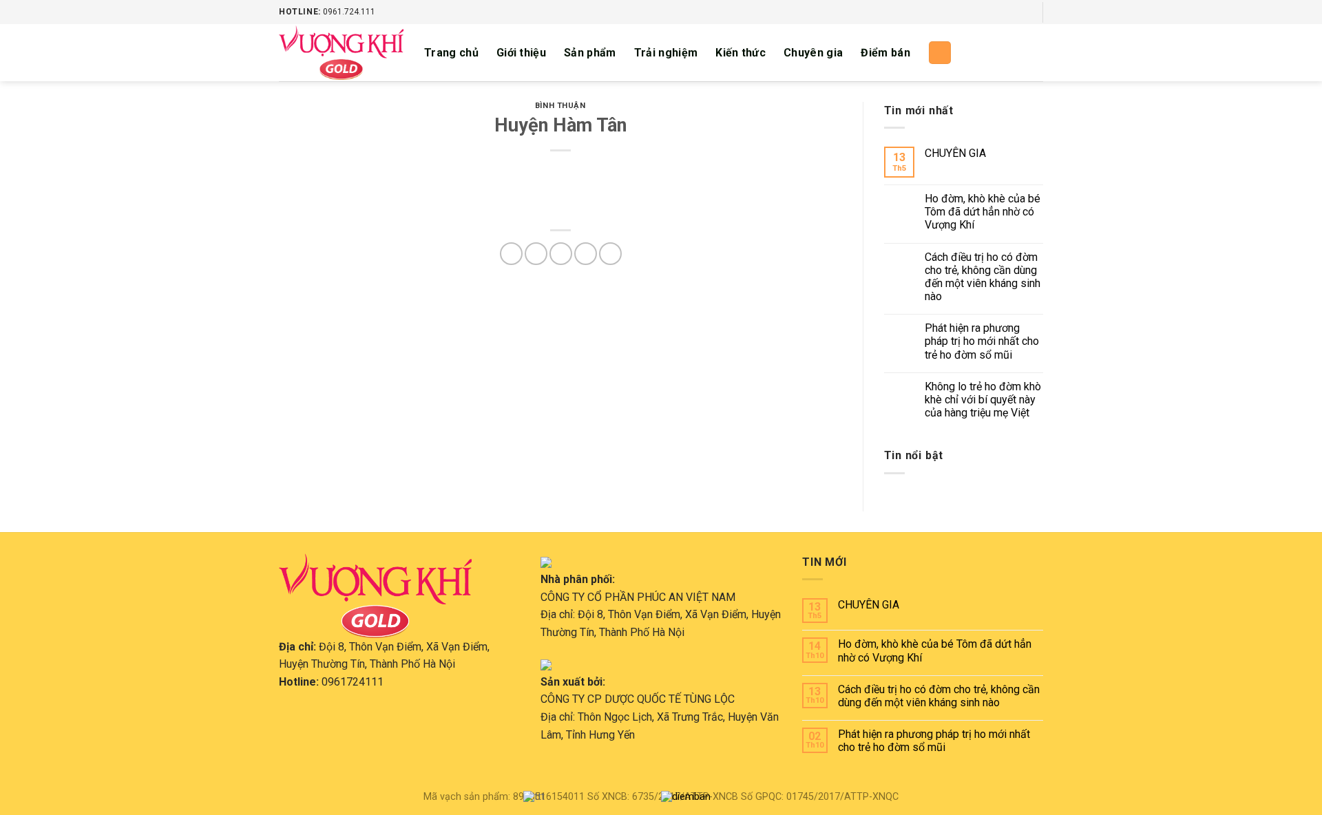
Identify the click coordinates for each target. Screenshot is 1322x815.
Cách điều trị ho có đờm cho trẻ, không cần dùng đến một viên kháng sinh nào (982, 277)
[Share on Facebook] (511, 253)
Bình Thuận (560, 105)
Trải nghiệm (666, 52)
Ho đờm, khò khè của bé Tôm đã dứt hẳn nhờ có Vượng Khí (982, 211)
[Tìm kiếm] (940, 52)
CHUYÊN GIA (955, 153)
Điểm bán (885, 52)
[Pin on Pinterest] (585, 253)
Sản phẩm (590, 52)
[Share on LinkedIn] (610, 253)
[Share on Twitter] (536, 253)
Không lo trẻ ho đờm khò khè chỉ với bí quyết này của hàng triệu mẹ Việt (983, 399)
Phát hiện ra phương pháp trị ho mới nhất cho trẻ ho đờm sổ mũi (982, 341)
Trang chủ (451, 52)
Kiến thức (740, 52)
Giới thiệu (521, 52)
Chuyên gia (813, 52)
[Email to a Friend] (560, 253)
